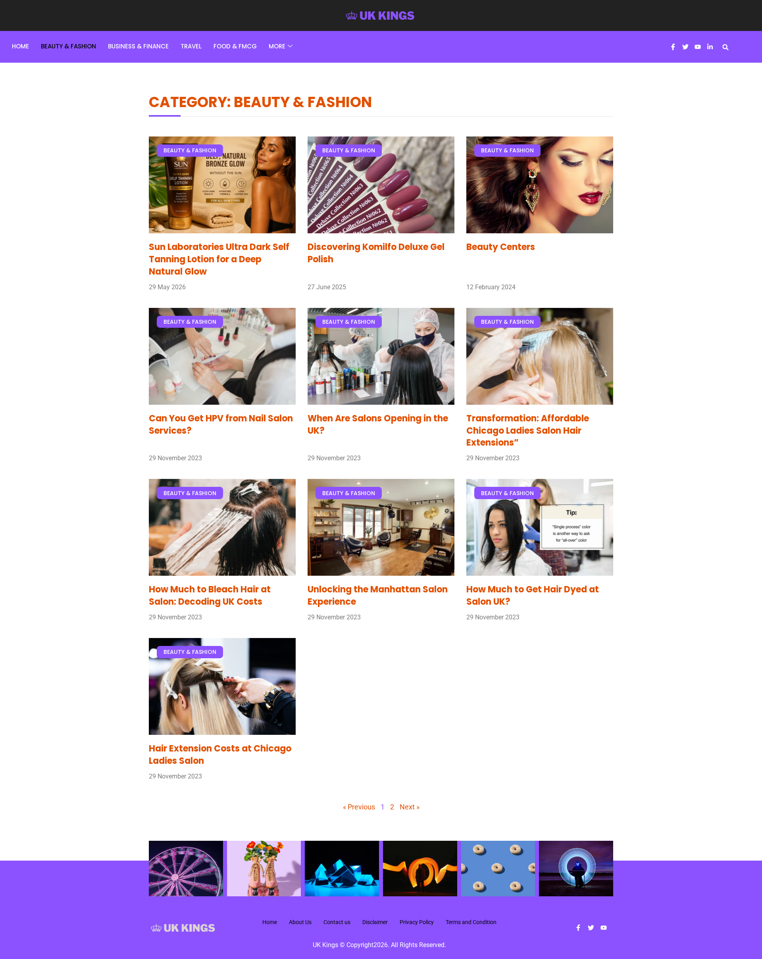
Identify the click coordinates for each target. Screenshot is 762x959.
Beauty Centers (500, 247)
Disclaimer (375, 922)
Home (20, 46)
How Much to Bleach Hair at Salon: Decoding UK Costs (210, 595)
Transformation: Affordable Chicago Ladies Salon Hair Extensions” (527, 430)
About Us (300, 922)
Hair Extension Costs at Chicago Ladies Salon (220, 754)
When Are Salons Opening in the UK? (378, 424)
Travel (191, 46)
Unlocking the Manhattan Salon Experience (378, 595)
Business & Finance (138, 46)
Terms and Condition (471, 922)
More (277, 46)
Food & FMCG (235, 46)
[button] (725, 47)
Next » (409, 807)
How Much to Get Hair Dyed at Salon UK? (532, 595)
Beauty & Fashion (68, 46)
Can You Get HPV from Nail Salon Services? (221, 424)
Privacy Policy (417, 922)
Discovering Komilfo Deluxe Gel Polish (376, 253)
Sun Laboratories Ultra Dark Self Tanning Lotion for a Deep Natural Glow (219, 259)
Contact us (336, 922)
